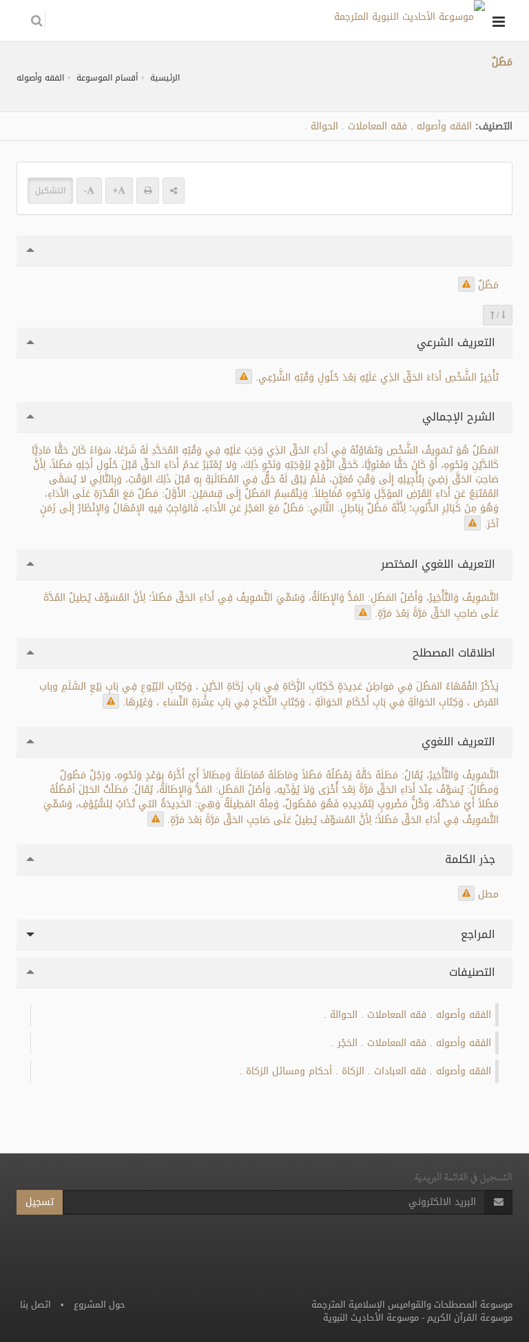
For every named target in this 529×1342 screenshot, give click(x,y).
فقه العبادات (400, 1071)
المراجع (480, 934)
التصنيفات (474, 972)
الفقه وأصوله (40, 77)
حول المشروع (99, 1304)
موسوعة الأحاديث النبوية (371, 1317)
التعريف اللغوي (460, 741)
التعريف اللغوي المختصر (440, 564)
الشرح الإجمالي (460, 416)
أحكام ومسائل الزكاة (289, 1071)
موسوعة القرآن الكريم (469, 1317)
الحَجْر (347, 1043)
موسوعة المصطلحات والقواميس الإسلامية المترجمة (411, 1304)
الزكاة (353, 1071)
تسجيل (39, 1202)
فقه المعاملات (377, 126)
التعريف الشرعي (458, 342)
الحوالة (324, 126)
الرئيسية (165, 77)
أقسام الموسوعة (107, 77)
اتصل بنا (35, 1304)
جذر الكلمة (472, 859)
